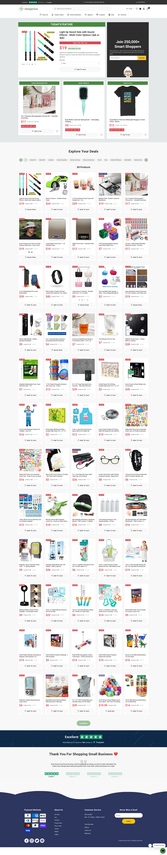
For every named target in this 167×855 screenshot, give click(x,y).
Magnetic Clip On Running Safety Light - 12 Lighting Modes (29, 565)
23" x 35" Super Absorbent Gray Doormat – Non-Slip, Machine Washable (81, 385)
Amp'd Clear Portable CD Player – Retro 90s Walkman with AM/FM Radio (109, 430)
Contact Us (88, 830)
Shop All (45, 15)
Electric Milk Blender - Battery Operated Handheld (28, 340)
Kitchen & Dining (75, 160)
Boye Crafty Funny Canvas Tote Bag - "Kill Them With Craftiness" (57, 475)
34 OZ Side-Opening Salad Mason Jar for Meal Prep (135, 701)
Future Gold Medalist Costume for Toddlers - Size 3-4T (29, 430)
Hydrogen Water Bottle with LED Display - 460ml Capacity (55, 565)
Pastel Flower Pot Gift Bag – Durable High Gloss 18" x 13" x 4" (109, 385)
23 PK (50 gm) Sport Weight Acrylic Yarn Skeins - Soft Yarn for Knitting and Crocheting (109, 701)
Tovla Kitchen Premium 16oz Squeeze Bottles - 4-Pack (107, 520)
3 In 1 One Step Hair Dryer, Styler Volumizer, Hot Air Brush (82, 475)
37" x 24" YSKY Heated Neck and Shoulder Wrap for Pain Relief (82, 701)
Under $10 (33, 160)
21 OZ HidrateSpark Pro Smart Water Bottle (28, 292)
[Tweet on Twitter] (32, 64)
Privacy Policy (58, 823)
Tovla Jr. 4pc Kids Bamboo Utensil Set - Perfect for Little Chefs (82, 610)
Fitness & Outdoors (88, 160)
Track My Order (89, 824)
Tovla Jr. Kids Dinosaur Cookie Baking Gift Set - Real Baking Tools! (109, 565)
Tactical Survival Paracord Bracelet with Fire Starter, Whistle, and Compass (136, 475)
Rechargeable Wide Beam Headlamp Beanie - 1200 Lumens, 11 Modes (83, 520)
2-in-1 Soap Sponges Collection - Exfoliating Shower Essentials (56, 340)
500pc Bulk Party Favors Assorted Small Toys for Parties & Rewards (135, 430)
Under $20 (42, 160)
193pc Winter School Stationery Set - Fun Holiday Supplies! (30, 520)
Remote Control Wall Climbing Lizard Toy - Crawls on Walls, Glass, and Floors (56, 520)
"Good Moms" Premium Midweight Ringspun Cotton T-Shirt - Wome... (127, 120)
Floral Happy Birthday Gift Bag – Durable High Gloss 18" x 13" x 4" (56, 430)
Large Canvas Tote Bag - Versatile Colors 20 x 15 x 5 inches (82, 292)
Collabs (56, 834)
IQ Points (56, 820)
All (25, 160)
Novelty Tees (138, 160)
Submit (128, 821)
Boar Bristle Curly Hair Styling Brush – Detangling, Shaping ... (82, 120)
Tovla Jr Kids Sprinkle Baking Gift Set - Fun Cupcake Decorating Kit (135, 565)
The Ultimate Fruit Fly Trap (107, 339)
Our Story (57, 814)
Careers (56, 828)
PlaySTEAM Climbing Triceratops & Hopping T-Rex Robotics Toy (30, 655)
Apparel (90, 15)
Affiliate (56, 831)
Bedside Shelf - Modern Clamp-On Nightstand (109, 199)
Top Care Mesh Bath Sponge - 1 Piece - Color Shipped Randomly (108, 292)
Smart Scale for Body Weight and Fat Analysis (135, 385)
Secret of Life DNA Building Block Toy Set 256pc (135, 655)
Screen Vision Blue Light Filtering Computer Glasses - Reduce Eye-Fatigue (109, 475)
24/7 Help (129, 9)
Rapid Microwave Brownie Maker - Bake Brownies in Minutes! (56, 701)
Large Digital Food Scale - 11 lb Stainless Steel (55, 244)
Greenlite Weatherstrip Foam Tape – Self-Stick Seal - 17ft (30, 385)
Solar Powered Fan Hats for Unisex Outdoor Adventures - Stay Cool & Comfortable (30, 244)
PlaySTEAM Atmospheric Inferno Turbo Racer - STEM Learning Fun (82, 655)
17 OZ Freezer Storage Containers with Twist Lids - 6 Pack (56, 385)
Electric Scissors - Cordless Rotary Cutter (56, 199)
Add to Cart (37, 131)
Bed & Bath (128, 160)
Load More (83, 723)
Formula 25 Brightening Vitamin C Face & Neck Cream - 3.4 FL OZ (82, 340)
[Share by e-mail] (35, 64)
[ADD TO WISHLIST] (57, 131)
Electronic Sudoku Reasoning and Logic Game (29, 701)
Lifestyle (102, 15)
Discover (123, 15)
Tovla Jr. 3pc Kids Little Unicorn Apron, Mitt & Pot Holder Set (82, 430)
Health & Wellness (116, 160)
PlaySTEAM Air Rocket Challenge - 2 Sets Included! (57, 655)
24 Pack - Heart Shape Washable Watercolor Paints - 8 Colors (135, 244)
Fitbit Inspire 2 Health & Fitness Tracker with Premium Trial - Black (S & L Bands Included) (56, 292)
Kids (112, 15)
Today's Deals (59, 15)
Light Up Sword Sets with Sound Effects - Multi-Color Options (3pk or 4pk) (79, 35)
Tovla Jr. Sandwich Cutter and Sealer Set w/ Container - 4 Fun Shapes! (108, 610)
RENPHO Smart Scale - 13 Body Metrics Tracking (135, 340)
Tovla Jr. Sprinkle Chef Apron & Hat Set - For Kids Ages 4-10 (83, 565)
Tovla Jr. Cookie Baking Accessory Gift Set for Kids (56, 610)
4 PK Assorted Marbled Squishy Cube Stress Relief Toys (108, 244)
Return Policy (58, 826)
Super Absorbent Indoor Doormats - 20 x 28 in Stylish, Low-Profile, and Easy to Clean (136, 292)
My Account (144, 9)
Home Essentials (75, 15)
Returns (87, 827)
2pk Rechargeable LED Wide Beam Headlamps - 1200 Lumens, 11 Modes (135, 520)
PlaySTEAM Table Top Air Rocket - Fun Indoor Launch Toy (135, 610)
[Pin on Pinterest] (29, 64)
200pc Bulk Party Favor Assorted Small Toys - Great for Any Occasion (30, 475)
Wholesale (88, 833)
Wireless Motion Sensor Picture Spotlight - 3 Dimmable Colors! (28, 610)
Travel (99, 160)
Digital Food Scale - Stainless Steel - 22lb (83, 244)
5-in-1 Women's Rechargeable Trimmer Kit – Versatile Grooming (39, 117)
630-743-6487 (88, 814)
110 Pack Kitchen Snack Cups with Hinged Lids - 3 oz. (83, 199)
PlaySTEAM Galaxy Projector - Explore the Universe (108, 655)
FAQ (55, 817)
